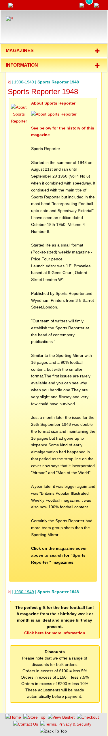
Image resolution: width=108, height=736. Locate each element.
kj (9, 82)
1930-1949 (24, 82)
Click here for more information (54, 633)
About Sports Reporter (53, 103)
